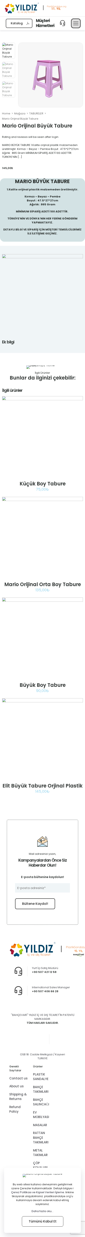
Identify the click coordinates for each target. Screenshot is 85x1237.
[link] (42, 824)
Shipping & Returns (18, 1096)
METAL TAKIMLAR (40, 1152)
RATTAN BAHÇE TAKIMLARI (40, 1137)
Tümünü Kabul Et (43, 1221)
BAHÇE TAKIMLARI (40, 1089)
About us (16, 1086)
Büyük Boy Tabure (43, 685)
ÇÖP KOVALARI (40, 1165)
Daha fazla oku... (42, 1211)
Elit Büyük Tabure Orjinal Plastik (42, 785)
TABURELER (36, 113)
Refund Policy (15, 1109)
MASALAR (40, 1125)
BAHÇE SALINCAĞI (41, 1102)
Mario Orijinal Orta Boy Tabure (42, 584)
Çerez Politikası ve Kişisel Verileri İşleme (37, 1192)
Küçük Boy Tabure (43, 483)
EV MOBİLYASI (41, 1114)
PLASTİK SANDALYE (40, 1076)
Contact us (18, 1078)
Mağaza (19, 113)
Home (6, 113)
